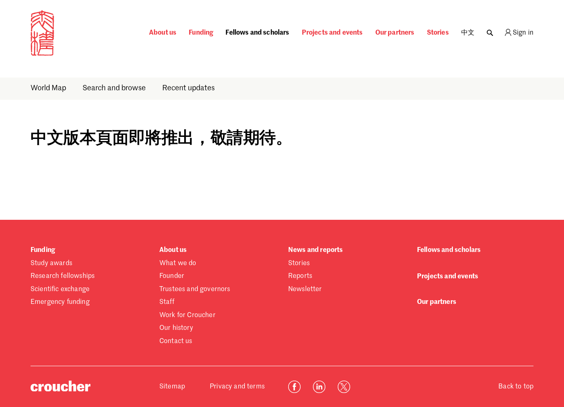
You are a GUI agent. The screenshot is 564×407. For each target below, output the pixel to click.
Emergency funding (60, 302)
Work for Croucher (187, 315)
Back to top (515, 386)
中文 (467, 33)
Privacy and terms (237, 386)
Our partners (395, 33)
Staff (166, 302)
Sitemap (172, 386)
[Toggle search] (490, 31)
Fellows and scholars (257, 33)
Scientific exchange (60, 289)
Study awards (51, 263)
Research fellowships (63, 276)
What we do (178, 263)
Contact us (175, 341)
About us (162, 33)
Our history (176, 328)
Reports (300, 276)
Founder (171, 276)
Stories (438, 33)
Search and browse (114, 88)
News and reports (315, 250)
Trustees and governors (194, 289)
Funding (201, 33)
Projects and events (332, 33)
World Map (48, 88)
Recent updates (188, 88)
